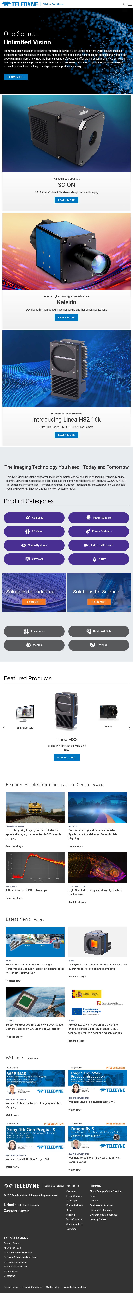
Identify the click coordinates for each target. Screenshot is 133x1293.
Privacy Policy (11, 1287)
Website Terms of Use (75, 1287)
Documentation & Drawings (18, 1252)
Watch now (11, 1115)
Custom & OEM (102, 631)
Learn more (74, 846)
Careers (94, 1200)
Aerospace (37, 631)
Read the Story (76, 902)
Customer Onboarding (101, 1210)
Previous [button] (3, 727)
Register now (13, 980)
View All (97, 785)
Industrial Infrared (102, 545)
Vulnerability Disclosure (16, 1266)
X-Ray (102, 558)
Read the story (13, 846)
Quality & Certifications (101, 1205)
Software (37, 558)
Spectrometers (74, 1224)
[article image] (35, 807)
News (92, 1196)
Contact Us (9, 1276)
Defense (102, 644)
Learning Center (98, 1219)
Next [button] (129, 727)
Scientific (34, 1205)
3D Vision (37, 531)
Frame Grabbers (102, 531)
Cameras (37, 517)
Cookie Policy (53, 1287)
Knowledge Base (12, 1248)
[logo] (34, 4)
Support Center (12, 1243)
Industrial (22, 1205)
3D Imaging (72, 1200)
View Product (66, 757)
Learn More (15, 77)
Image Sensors (102, 517)
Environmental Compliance (103, 1214)
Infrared (70, 1214)
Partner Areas (11, 1271)
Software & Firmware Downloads (21, 1257)
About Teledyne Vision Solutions (106, 1191)
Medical (37, 644)
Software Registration (15, 1262)
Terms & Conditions (32, 1287)
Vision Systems (37, 545)
